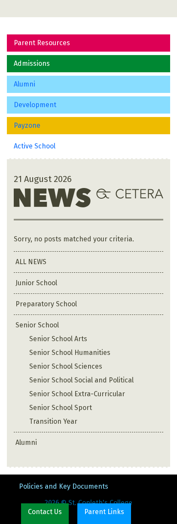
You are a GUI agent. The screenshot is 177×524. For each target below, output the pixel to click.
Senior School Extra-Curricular (77, 394)
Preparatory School (46, 304)
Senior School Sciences (65, 366)
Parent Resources (42, 43)
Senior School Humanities (69, 352)
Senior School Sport (60, 408)
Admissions (32, 63)
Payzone (27, 125)
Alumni (24, 84)
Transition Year (53, 421)
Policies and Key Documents (63, 486)
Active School (34, 146)
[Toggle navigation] (19, 8)
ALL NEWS (30, 262)
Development (35, 105)
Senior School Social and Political (81, 380)
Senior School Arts (58, 339)
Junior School (36, 283)
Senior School (37, 325)
